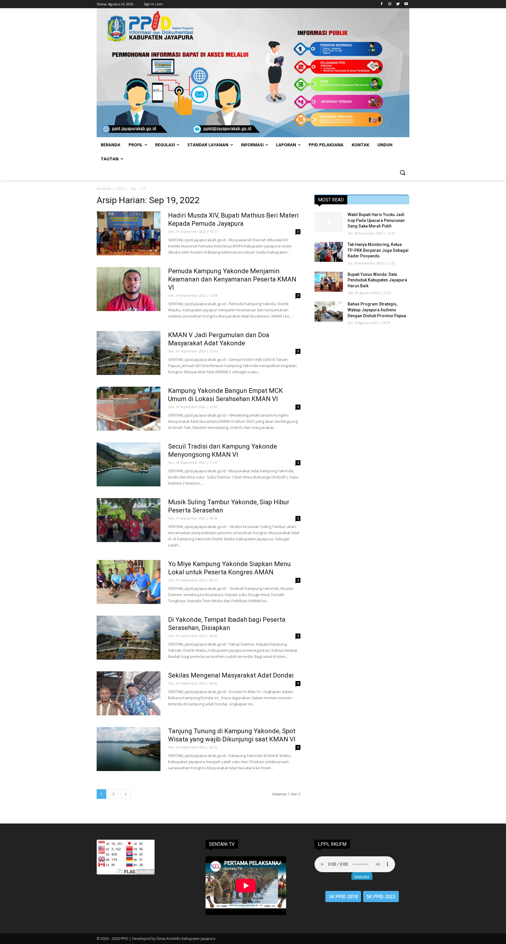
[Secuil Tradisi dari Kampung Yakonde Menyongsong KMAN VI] (128, 464)
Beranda (104, 188)
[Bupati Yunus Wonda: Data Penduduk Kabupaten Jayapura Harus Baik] (328, 282)
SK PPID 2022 (381, 896)
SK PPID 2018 (343, 896)
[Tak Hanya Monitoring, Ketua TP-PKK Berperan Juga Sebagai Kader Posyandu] (328, 252)
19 (144, 188)
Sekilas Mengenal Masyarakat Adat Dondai (231, 675)
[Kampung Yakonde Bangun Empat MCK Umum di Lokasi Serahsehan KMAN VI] (128, 409)
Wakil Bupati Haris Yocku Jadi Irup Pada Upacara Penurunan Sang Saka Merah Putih (376, 220)
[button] (402, 173)
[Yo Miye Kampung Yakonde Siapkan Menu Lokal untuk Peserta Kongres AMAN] (128, 582)
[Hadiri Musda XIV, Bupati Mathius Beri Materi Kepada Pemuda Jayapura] (128, 233)
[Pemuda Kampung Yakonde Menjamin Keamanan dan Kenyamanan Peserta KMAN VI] (128, 289)
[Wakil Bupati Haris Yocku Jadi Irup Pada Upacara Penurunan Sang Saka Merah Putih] (328, 222)
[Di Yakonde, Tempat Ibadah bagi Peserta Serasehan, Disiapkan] (128, 638)
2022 (121, 188)
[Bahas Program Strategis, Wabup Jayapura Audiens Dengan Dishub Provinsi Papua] (328, 311)
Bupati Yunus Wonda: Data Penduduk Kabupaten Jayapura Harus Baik (377, 280)
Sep (133, 188)
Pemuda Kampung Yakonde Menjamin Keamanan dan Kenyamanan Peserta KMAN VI (232, 279)
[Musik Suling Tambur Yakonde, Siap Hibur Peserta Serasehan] (128, 520)
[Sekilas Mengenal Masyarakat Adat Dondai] (128, 693)
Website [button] (362, 877)
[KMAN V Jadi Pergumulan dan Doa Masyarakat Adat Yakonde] (128, 353)
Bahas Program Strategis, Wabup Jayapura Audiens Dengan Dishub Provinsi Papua (377, 310)
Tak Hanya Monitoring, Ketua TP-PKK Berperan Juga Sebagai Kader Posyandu (378, 250)
